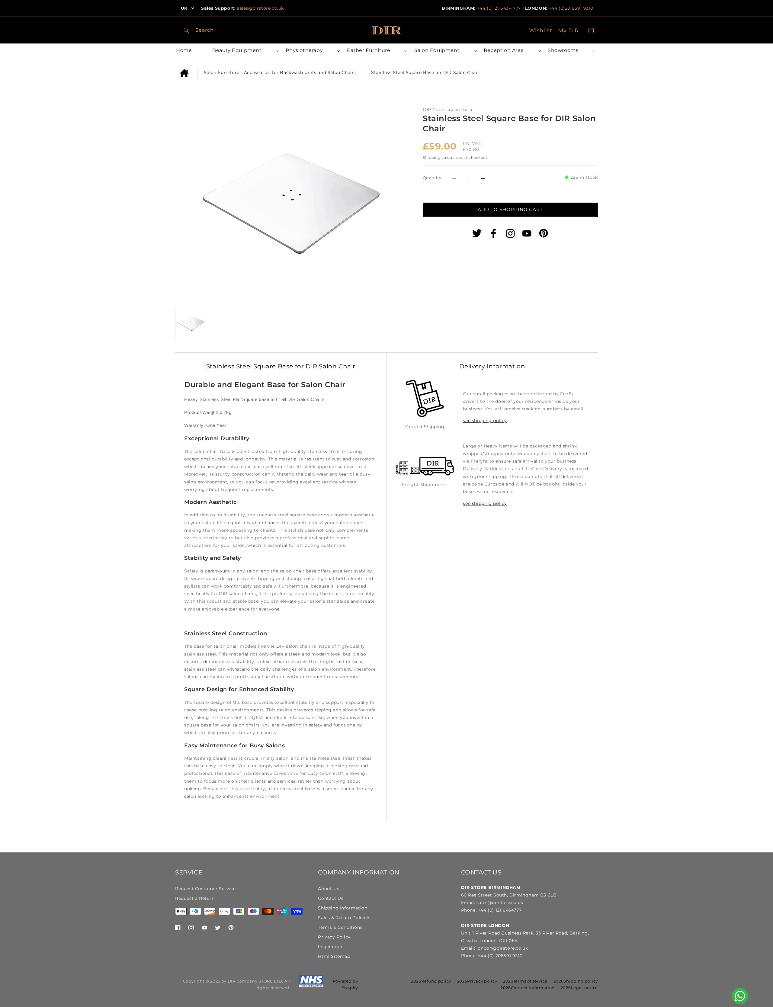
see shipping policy (485, 420)
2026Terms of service (525, 981)
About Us (328, 888)
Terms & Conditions (340, 927)
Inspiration (330, 946)
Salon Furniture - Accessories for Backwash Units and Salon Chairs (280, 72)
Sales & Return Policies (344, 917)
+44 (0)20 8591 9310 (571, 8)
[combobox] (223, 30)
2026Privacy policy (477, 981)
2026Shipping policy (575, 981)
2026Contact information (528, 987)
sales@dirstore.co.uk (260, 8)
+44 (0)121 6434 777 (499, 8)
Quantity (432, 177)
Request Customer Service (205, 888)
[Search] (186, 30)
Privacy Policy (334, 937)
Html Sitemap (334, 956)
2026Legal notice (579, 987)
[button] (244, 50)
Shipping (432, 157)
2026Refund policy (431, 981)
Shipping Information (342, 908)
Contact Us (330, 898)
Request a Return (195, 898)
